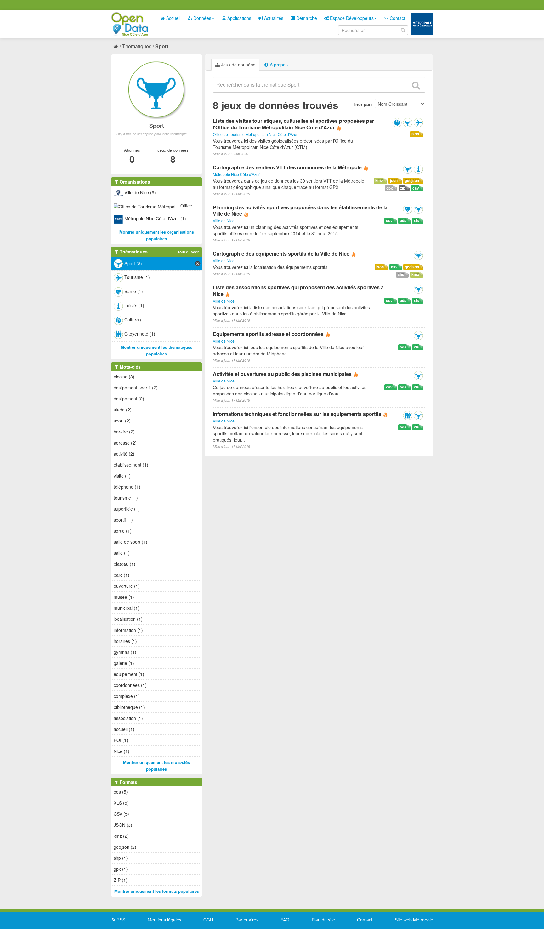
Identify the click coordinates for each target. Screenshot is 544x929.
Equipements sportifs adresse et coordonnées (268, 333)
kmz (379, 180)
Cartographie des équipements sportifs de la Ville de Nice (281, 253)
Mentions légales (164, 919)
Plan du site (323, 919)
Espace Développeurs (351, 18)
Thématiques (136, 46)
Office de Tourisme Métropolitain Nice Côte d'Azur (255, 134)
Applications (238, 18)
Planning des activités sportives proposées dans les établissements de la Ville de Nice (300, 211)
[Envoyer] (416, 85)
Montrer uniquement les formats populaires (156, 891)
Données (201, 18)
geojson (412, 180)
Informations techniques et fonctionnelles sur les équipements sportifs (297, 413)
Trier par (362, 104)
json (415, 134)
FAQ (284, 919)
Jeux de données (237, 64)
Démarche (306, 18)
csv (415, 188)
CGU (208, 919)
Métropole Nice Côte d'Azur (236, 174)
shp (401, 274)
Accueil (172, 18)
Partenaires (246, 919)
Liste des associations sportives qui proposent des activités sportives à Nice (298, 290)
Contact (396, 18)
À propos (278, 64)
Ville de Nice (224, 220)
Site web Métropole (414, 919)
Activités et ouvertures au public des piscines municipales (282, 373)
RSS (120, 919)
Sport (161, 46)
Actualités (273, 18)
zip (402, 188)
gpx (389, 188)
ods (403, 220)
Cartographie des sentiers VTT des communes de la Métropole (288, 167)
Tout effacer (188, 252)
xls (416, 220)
